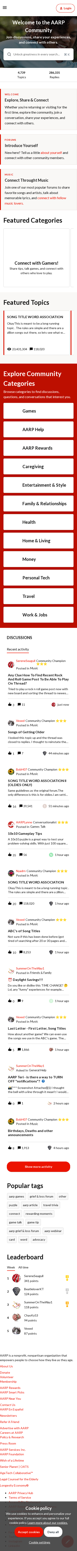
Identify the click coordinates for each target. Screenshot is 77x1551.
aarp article (30, 1205)
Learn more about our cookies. (48, 1522)
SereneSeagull (25, 660)
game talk (15, 1222)
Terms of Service (20, 1497)
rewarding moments (39, 1213)
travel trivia (50, 1205)
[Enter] (7, 54)
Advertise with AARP (14, 1428)
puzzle (13, 1205)
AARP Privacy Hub (21, 1493)
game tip (33, 1222)
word (23, 1239)
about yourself (51, 152)
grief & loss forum (41, 1196)
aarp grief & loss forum (24, 1231)
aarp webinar (53, 1231)
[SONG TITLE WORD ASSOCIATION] (36, 333)
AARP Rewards (10, 1388)
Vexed (20, 720)
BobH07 (21, 769)
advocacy (39, 1239)
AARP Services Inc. (13, 1449)
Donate (5, 1372)
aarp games (16, 1196)
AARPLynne (24, 822)
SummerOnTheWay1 (30, 968)
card (12, 1239)
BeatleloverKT (34, 1289)
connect (14, 1213)
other (62, 1196)
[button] (38, 1542)
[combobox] (38, 54)
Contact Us (7, 1405)
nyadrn (21, 870)
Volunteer (6, 1377)
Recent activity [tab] (18, 649)
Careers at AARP (11, 1432)
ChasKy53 (31, 1315)
